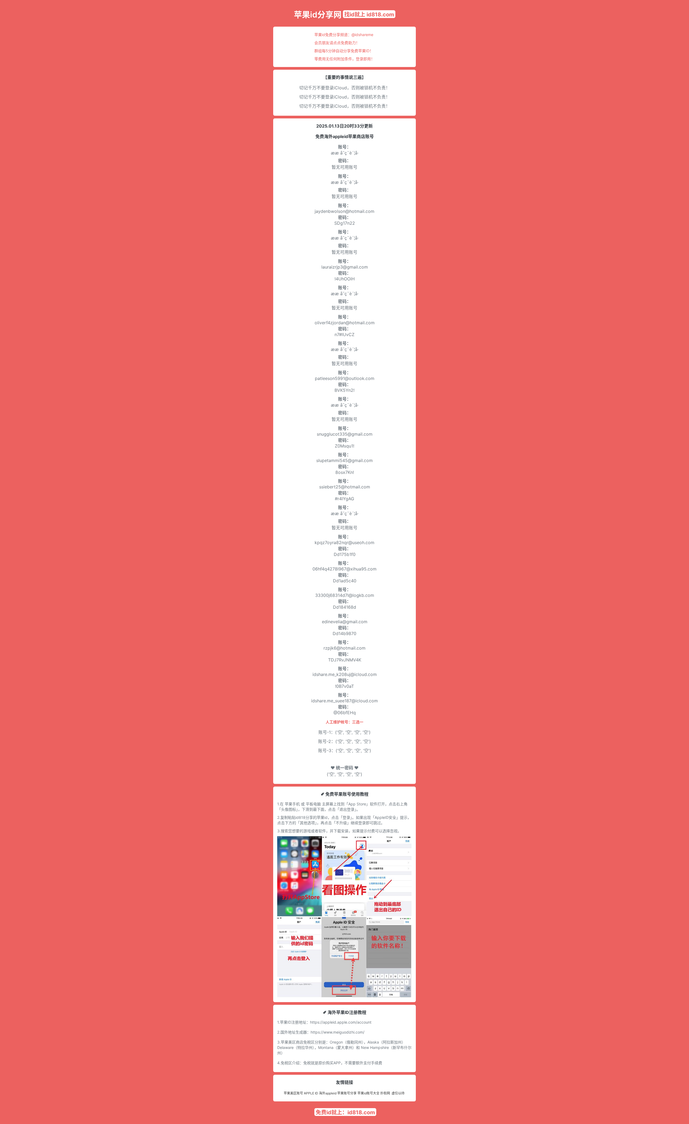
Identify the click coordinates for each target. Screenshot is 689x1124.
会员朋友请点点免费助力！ (337, 42)
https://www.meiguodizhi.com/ (337, 1032)
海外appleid (327, 1093)
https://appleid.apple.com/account (340, 1022)
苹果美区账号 (293, 1093)
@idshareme (362, 34)
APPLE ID (311, 1093)
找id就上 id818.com (369, 14)
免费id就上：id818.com (345, 1112)
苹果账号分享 (347, 1093)
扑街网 (385, 1093)
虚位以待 (398, 1093)
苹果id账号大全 (368, 1093)
